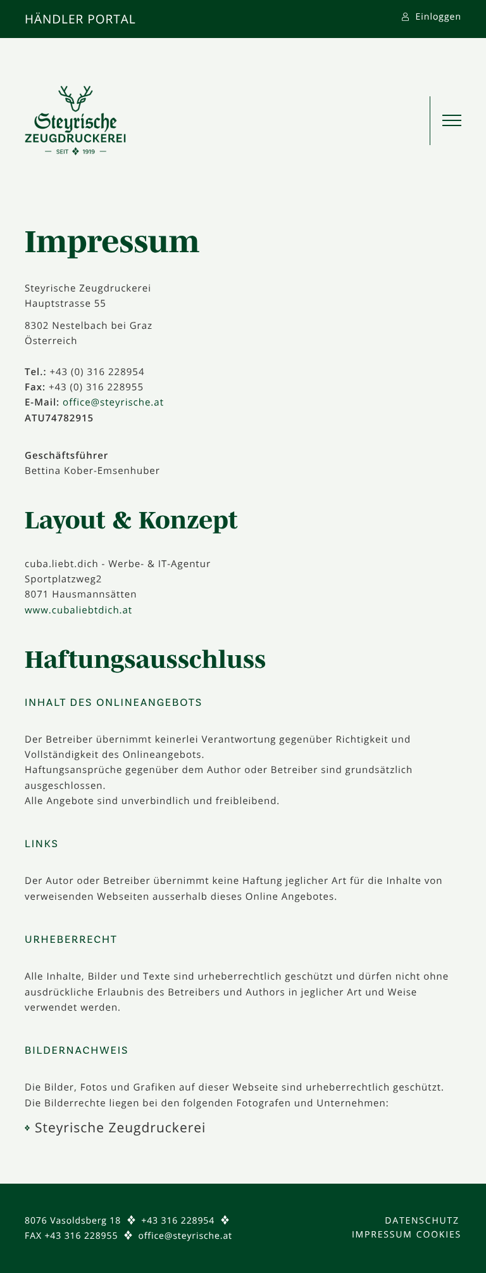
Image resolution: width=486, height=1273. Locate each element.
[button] (445, 120)
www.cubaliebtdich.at (78, 610)
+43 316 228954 (178, 1221)
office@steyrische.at (113, 402)
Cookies (438, 1235)
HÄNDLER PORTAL (80, 19)
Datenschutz (422, 1221)
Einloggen (437, 17)
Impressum (382, 1235)
